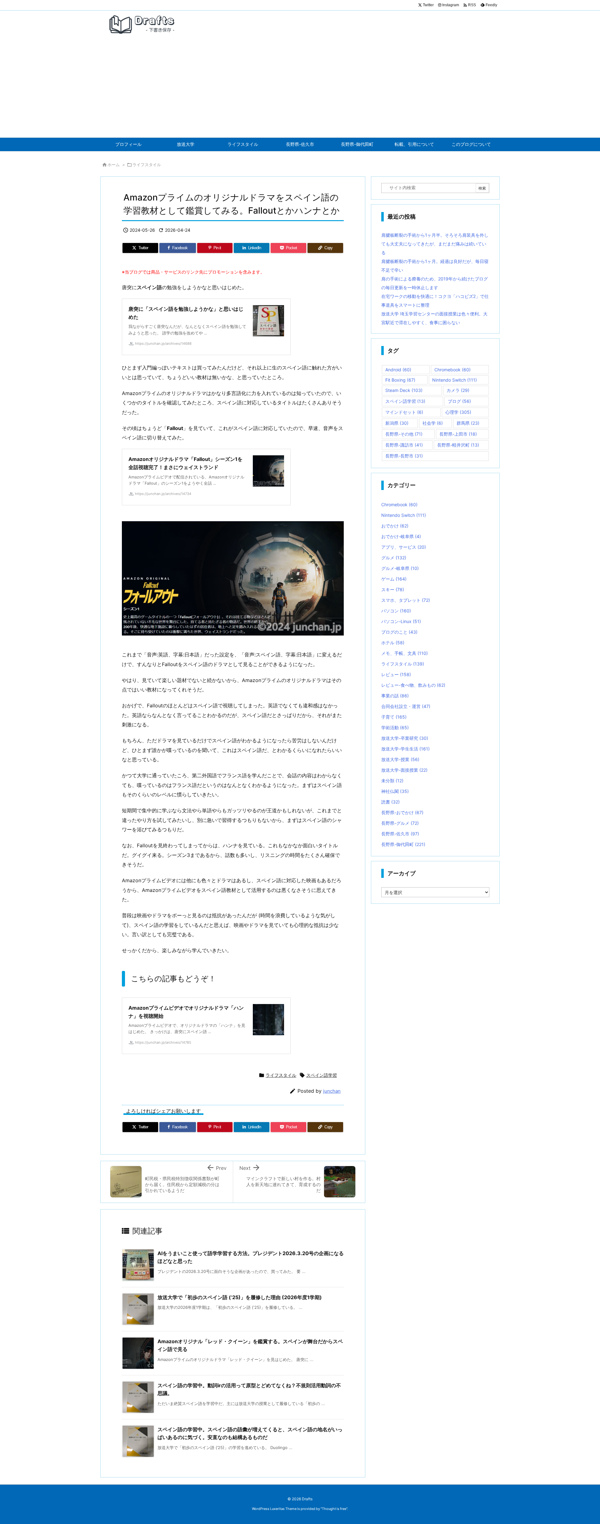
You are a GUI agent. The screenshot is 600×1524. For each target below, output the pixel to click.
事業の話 (395, 695)
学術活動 (395, 727)
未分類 (392, 780)
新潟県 (396, 423)
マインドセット (404, 412)
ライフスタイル (146, 164)
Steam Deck (403, 390)
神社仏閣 (395, 791)
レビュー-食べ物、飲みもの (413, 685)
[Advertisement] (300, 90)
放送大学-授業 (400, 759)
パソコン (396, 610)
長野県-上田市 (458, 434)
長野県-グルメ (400, 823)
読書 (390, 801)
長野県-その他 (403, 434)
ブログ (459, 401)
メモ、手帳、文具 (404, 653)
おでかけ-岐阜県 (401, 536)
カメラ (458, 390)
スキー (392, 589)
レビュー (396, 674)
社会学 (432, 423)
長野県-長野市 (404, 455)
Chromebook (452, 369)
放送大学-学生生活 (405, 748)
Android (398, 369)
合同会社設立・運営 (405, 706)
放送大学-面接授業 (404, 770)
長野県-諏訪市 (404, 445)
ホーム (114, 164)
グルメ (393, 557)
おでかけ (394, 525)
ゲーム (394, 578)
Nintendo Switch (454, 380)
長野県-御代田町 (403, 844)
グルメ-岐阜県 (400, 568)
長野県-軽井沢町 (458, 445)
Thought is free (334, 1509)
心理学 (458, 412)
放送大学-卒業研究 (404, 738)
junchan (332, 1091)
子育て (394, 717)
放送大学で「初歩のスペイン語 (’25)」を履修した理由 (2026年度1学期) (240, 1297)
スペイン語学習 (321, 1075)
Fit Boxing (400, 380)
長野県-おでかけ (402, 812)
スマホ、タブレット (405, 600)
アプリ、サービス (403, 547)
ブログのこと (399, 632)
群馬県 (468, 423)
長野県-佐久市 (400, 833)
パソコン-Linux (401, 621)
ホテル (392, 642)
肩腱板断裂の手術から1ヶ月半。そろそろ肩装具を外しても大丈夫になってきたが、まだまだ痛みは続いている (434, 243)
